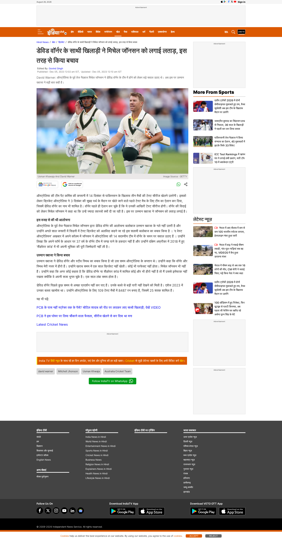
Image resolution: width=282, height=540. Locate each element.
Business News (94, 459)
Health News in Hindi (97, 473)
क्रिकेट (61, 42)
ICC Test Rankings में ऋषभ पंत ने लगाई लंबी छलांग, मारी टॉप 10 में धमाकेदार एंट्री (229, 158)
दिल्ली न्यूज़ (187, 441)
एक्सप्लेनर (162, 31)
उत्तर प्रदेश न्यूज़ (190, 436)
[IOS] (222, 1)
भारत (89, 31)
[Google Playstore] (122, 511)
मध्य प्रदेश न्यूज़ (189, 455)
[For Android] (203, 511)
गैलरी (151, 31)
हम (38, 441)
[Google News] (47, 184)
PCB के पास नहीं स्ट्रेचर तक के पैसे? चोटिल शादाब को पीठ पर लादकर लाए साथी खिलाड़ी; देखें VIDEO (99, 307)
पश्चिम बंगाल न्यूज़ (190, 446)
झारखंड (186, 491)
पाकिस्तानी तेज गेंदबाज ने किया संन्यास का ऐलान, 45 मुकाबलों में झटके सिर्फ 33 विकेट (229, 141)
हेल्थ (173, 31)
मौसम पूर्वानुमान (42, 476)
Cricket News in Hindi (97, 455)
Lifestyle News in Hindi (98, 478)
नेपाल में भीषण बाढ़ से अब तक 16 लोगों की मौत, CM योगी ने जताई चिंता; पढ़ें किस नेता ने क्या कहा (229, 269)
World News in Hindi (96, 441)
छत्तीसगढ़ (187, 482)
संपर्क (39, 436)
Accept (193, 535)
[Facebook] (40, 510)
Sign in (241, 1)
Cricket (129, 360)
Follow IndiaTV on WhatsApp (109, 381)
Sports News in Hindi (97, 450)
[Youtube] (64, 510)
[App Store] (151, 511)
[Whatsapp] (178, 184)
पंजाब (185, 473)
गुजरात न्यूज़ (188, 468)
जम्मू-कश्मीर (188, 487)
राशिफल (134, 31)
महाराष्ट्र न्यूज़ (189, 459)
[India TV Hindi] (57, 32)
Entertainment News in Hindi (101, 446)
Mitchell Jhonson (68, 371)
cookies (178, 535)
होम (72, 31)
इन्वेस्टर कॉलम (42, 455)
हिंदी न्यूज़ (55, 360)
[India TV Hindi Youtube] (235, 1)
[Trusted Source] (72, 184)
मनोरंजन (108, 31)
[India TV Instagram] (56, 510)
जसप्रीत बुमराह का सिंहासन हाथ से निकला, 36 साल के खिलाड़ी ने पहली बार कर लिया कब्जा (229, 124)
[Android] (225, 1)
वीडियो (80, 31)
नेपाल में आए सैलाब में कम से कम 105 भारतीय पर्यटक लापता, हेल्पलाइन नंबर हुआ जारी (229, 231)
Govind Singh (56, 68)
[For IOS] (232, 511)
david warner (45, 371)
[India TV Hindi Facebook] (229, 1)
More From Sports (213, 92)
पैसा (125, 31)
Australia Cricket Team (118, 371)
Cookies (64, 535)
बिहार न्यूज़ (187, 450)
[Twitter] (48, 510)
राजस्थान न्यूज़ (189, 464)
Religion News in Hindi (97, 464)
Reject (213, 535)
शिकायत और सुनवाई (45, 450)
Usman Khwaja (91, 371)
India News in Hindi (96, 436)
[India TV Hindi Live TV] (241, 32)
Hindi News (43, 42)
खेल (118, 31)
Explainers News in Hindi (99, 468)
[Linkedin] (72, 510)
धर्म (143, 31)
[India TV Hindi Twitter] (232, 1)
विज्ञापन (40, 446)
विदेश (98, 31)
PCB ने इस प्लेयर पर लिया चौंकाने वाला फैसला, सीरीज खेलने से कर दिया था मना (84, 316)
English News (44, 459)
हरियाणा (186, 478)
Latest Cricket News (52, 324)
